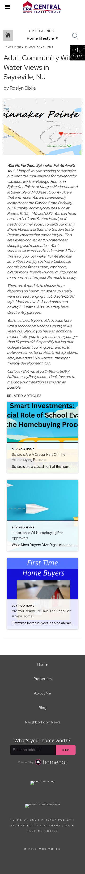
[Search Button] (75, 35)
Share (77, 56)
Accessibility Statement (36, 825)
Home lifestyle (15, 47)
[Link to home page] (42, 7)
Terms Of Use (23, 820)
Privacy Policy (56, 820)
